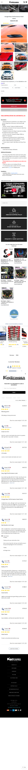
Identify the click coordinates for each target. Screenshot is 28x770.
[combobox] (21, 400)
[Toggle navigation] (2, 2)
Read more (12, 482)
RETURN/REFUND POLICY (14, 689)
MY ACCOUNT (14, 682)
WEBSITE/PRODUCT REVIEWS (14, 695)
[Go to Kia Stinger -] (7, 272)
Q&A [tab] (17, 355)
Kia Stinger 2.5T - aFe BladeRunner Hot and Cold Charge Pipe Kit (7, 261)
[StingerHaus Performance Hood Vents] (6, 56)
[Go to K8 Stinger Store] (13, 2)
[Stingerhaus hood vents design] (7, 66)
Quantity (2, 91)
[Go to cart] (26, 2)
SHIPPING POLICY (14, 685)
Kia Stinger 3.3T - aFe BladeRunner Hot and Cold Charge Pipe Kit (20, 260)
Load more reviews (14, 648)
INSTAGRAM (14, 668)
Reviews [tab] (12, 355)
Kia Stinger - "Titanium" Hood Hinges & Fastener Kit (7, 281)
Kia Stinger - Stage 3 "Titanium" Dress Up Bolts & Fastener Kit (7, 302)
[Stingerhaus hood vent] (7, 47)
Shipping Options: (4, 85)
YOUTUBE (14, 674)
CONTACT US (14, 664)
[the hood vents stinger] (21, 56)
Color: (15, 85)
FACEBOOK (14, 671)
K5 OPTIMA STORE (14, 677)
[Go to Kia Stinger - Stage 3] (20, 272)
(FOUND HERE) (14, 173)
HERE (10, 167)
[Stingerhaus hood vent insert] (21, 47)
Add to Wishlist (14, 110)
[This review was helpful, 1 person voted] (22, 442)
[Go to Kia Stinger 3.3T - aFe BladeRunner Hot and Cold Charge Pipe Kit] (20, 253)
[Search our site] (24, 2)
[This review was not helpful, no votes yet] (25, 420)
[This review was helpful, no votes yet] (22, 420)
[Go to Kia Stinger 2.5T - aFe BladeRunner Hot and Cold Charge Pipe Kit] (7, 253)
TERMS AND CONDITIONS (14, 692)
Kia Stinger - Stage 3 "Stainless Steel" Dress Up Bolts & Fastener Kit (20, 281)
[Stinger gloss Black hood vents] (7, 75)
